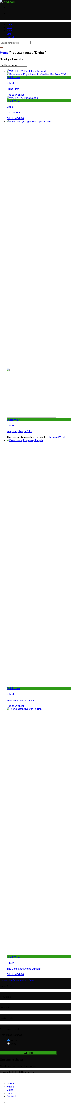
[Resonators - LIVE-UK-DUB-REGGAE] (8, 1)
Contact (10, 37)
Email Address (8, 985)
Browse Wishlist (58, 437)
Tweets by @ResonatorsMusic (17, 980)
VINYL (10, 83)
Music (9, 27)
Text (13, 1043)
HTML (15, 1040)
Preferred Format (11, 1034)
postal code (6, 1018)
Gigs (9, 33)
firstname (5, 996)
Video (9, 30)
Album (10, 962)
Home (9, 24)
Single (10, 106)
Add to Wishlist (15, 94)
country (4, 1007)
